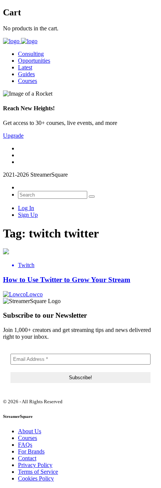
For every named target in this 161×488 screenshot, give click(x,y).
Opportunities (34, 60)
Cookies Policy (36, 478)
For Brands (31, 451)
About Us (29, 431)
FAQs (25, 444)
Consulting (31, 54)
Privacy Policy (35, 465)
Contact (27, 458)
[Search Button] (92, 196)
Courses (27, 81)
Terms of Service (38, 471)
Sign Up (28, 215)
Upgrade (13, 135)
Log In (26, 208)
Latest (25, 67)
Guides (26, 74)
